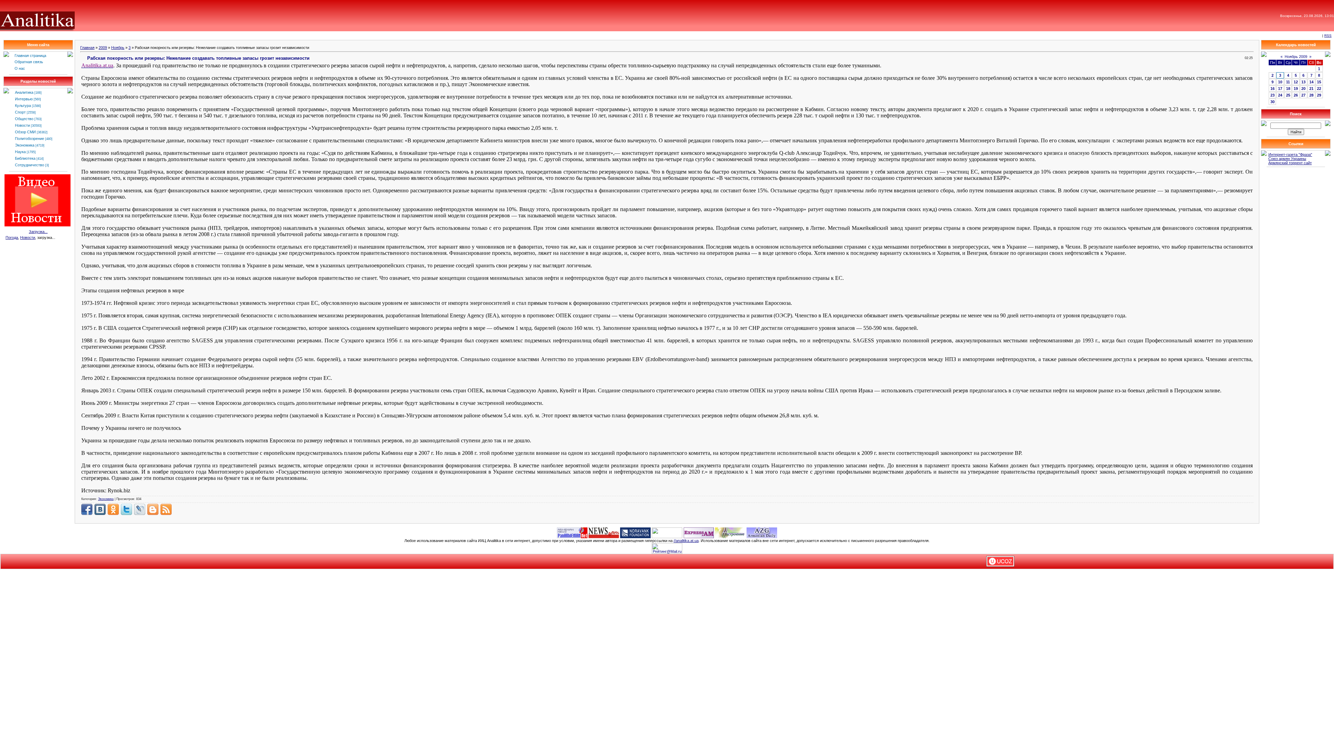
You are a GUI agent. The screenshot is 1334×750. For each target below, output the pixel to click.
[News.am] (603, 532)
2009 (103, 47)
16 (1272, 88)
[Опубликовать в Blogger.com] (152, 509)
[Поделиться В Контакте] (100, 509)
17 (1280, 88)
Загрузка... (38, 232)
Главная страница (30, 55)
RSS (1328, 36)
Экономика (24, 145)
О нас (20, 68)
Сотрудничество (29, 165)
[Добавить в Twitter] (126, 509)
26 (1296, 95)
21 (1311, 88)
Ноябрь (117, 47)
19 (1296, 88)
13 (1303, 82)
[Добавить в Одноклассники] (113, 509)
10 (1280, 82)
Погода (12, 237)
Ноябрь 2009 (1296, 57)
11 (1288, 82)
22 (1319, 88)
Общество (24, 119)
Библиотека (25, 158)
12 (1296, 82)
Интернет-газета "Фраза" (1290, 154)
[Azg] (762, 532)
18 (1288, 88)
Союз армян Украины (1287, 159)
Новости (22, 125)
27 (1303, 95)
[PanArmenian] (572, 532)
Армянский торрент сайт (1290, 163)
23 (1272, 95)
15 (1319, 82)
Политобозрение (29, 138)
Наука (20, 152)
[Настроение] (730, 532)
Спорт (20, 112)
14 (1311, 82)
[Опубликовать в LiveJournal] (139, 509)
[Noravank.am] (635, 532)
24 (1280, 95)
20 (1303, 88)
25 (1288, 95)
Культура (23, 105)
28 (1311, 95)
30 (1272, 102)
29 (1319, 95)
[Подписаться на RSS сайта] (166, 509)
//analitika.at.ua (686, 541)
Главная (87, 47)
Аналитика (24, 92)
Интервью (24, 99)
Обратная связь (29, 62)
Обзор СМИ (25, 132)
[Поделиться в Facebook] (86, 509)
